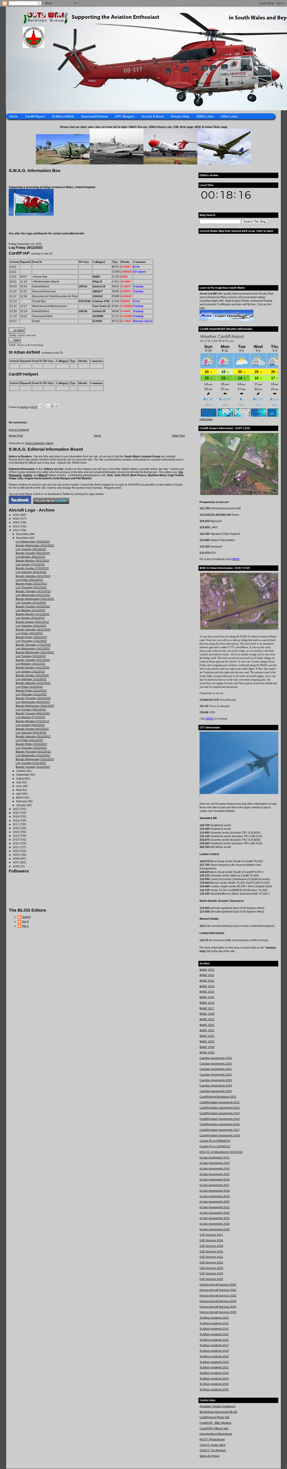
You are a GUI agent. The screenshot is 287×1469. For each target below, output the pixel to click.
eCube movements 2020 (215, 1201)
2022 (16, 530)
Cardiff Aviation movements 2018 (220, 1135)
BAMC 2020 (207, 1025)
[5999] (15, 340)
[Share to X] (48, 406)
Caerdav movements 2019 (216, 1058)
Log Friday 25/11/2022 (29, 580)
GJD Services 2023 (211, 1268)
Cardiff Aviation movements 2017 (220, 1129)
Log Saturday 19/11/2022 (31, 625)
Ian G (25, 921)
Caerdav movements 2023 (216, 1080)
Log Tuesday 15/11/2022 (31, 656)
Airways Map (180, 116)
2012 (16, 843)
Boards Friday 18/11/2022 (31, 637)
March (20, 797)
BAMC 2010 (207, 969)
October (21, 771)
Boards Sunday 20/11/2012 (32, 622)
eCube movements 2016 (215, 1179)
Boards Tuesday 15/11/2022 (33, 660)
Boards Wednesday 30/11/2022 (35, 545)
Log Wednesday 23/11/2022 (33, 595)
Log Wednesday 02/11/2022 (33, 755)
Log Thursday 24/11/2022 (31, 587)
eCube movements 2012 (215, 1157)
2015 (16, 832)
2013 (16, 839)
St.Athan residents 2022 (214, 1373)
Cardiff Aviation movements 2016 (220, 1124)
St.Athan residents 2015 (214, 1334)
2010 (16, 851)
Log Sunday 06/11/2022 (30, 725)
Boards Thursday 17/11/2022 (33, 644)
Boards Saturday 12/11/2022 (33, 683)
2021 (16, 809)
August (20, 778)
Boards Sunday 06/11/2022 (32, 728)
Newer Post (16, 435)
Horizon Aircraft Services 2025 (218, 1312)
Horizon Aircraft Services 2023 (218, 1301)
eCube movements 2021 (215, 1207)
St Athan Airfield (63, 116)
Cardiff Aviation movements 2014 (220, 1113)
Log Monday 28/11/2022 (30, 556)
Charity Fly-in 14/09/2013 (215, 1146)
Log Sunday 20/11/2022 (30, 618)
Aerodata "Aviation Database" (218, 1406)
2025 (16, 518)
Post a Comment (19, 429)
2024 (16, 522)
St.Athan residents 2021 (214, 1367)
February (22, 801)
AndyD (27, 475)
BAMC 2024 (207, 1047)
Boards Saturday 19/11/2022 (33, 629)
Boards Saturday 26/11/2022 (33, 576)
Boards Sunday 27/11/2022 (32, 568)
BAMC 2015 (207, 997)
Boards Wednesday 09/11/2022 (35, 705)
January (21, 805)
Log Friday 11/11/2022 (29, 686)
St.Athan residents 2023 (214, 1378)
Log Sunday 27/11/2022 (30, 564)
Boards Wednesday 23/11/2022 (35, 599)
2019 (16, 816)
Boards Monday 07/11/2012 (32, 721)
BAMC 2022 (207, 1036)
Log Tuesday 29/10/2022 (31, 549)
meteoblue (206, 419)
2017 (16, 824)
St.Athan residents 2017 (214, 1345)
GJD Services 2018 (211, 1240)
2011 (16, 847)
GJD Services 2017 (211, 1234)
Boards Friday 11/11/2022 (31, 690)
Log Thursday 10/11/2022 (31, 694)
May (19, 790)
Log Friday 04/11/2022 (29, 740)
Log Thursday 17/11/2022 (31, 641)
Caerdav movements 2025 (216, 1091)
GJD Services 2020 (211, 1251)
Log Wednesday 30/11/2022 (33, 541)
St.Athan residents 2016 (214, 1340)
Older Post (178, 435)
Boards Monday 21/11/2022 (32, 614)
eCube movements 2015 (215, 1174)
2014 (16, 835)
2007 (16, 862)
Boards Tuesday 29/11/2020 (33, 553)
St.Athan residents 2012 (214, 1317)
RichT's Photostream (212, 1439)
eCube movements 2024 (215, 1223)
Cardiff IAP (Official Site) (214, 1428)
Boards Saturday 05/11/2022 (33, 736)
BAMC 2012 (207, 980)
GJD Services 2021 (211, 1257)
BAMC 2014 (207, 991)
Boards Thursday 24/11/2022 (33, 591)
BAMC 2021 (207, 1030)
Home (13, 116)
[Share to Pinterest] (56, 406)
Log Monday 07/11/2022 (30, 717)
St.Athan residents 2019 (214, 1356)
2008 (16, 858)
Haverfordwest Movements (216, 1433)
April (19, 793)
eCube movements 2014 (215, 1168)
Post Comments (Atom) (39, 443)
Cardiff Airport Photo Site (214, 1417)
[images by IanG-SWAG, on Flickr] (20, 503)
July (19, 782)
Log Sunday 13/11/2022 (30, 671)
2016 (16, 828)
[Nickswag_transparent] (31, 214)
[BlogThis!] (44, 406)
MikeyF (43, 475)
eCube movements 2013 (215, 1163)
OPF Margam (124, 116)
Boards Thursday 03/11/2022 (33, 751)
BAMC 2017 (207, 1008)
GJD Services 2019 (211, 1246)
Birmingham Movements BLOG (218, 1412)
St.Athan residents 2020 (214, 1362)
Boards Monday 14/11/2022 (32, 667)
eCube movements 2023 (215, 1218)
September (23, 774)
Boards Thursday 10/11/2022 (33, 698)
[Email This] (39, 406)
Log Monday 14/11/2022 (30, 663)
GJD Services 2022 (211, 1262)
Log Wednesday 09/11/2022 (33, 702)
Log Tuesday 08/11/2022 (31, 709)
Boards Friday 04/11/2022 (31, 744)
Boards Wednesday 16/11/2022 (35, 652)
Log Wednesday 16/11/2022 (33, 648)
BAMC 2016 (207, 1002)
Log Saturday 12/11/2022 (31, 679)
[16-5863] (17, 330)
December (23, 534)
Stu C (25, 926)
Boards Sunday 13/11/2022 (32, 675)
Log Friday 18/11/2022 (29, 633)
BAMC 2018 (207, 1013)
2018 (16, 820)
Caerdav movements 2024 (216, 1085)
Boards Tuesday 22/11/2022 (33, 606)
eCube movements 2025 (215, 1229)
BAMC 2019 (207, 1019)
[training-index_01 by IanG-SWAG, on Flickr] (226, 320)
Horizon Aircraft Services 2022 (218, 1295)
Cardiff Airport (35, 116)
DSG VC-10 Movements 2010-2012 (221, 1152)
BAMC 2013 (207, 986)
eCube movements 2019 (215, 1196)
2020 (16, 812)
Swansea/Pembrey (94, 116)
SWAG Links (205, 116)
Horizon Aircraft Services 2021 (218, 1290)
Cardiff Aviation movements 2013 (220, 1107)
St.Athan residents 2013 (214, 1323)
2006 (16, 866)
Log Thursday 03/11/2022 (31, 747)
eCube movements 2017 (215, 1185)
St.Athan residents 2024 (214, 1384)
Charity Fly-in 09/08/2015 (215, 1140)
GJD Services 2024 (211, 1273)
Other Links (229, 116)
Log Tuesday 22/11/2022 (31, 602)
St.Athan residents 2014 (214, 1328)
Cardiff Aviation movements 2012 (220, 1102)
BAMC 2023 (207, 1041)
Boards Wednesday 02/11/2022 (35, 759)
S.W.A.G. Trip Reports (213, 1450)
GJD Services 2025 (211, 1279)
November (23, 537)
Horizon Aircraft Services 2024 (218, 1306)
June (19, 786)
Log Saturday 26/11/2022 (31, 572)
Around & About (152, 116)
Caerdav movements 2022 (216, 1074)
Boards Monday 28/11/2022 (32, 560)
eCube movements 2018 (215, 1190)
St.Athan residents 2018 (214, 1350)
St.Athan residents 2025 (214, 1389)
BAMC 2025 (207, 1052)
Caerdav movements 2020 (216, 1063)
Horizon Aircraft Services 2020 (218, 1284)
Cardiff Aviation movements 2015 (220, 1119)
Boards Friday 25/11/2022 (31, 583)
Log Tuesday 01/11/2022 (31, 763)
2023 (16, 526)
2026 (16, 514)
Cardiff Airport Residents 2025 (218, 1096)
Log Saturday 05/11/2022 (31, 732)
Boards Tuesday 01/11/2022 (33, 766)
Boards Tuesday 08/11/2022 (33, 713)
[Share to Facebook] (52, 406)
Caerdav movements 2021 (216, 1069)
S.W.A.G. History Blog (213, 1445)
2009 (16, 854)
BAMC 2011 (207, 975)
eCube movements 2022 (215, 1212)
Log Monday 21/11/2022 (30, 610)
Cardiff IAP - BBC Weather (215, 1422)
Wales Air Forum (210, 1456)
